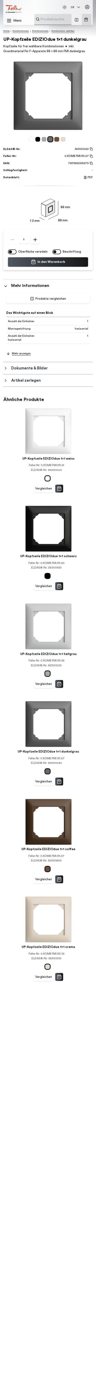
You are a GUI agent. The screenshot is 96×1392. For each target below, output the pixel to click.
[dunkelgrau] (51, 139)
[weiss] (32, 139)
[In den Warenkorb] (59, 489)
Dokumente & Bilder (29, 368)
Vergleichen (43, 488)
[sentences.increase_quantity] (35, 239)
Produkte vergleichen (50, 298)
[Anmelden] (87, 7)
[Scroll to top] (84, 1380)
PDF (90, 177)
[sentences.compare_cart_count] (76, 19)
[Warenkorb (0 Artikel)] (86, 20)
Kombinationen (21, 31)
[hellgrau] (45, 139)
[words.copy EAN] (91, 163)
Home (6, 31)
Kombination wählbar (63, 31)
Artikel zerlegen (26, 380)
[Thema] (65, 7)
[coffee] (57, 139)
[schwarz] (38, 139)
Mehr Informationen (30, 286)
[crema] (64, 139)
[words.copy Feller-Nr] (91, 156)
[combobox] (64, 19)
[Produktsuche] (38, 19)
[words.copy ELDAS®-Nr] (91, 149)
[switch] (12, 251)
